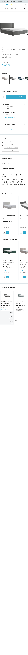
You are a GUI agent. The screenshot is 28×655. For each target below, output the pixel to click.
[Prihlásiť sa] (20, 5)
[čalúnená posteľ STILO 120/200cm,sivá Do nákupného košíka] (24, 232)
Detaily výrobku (6, 163)
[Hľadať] (3, 8)
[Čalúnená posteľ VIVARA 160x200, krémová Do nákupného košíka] (7, 232)
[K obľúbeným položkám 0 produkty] (22, 5)
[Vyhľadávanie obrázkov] (24, 8)
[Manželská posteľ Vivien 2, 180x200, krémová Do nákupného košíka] (24, 277)
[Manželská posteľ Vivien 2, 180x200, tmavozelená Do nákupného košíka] (7, 277)
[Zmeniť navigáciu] (2, 5)
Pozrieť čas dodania (10, 117)
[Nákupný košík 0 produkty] (25, 5)
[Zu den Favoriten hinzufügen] (3, 97)
